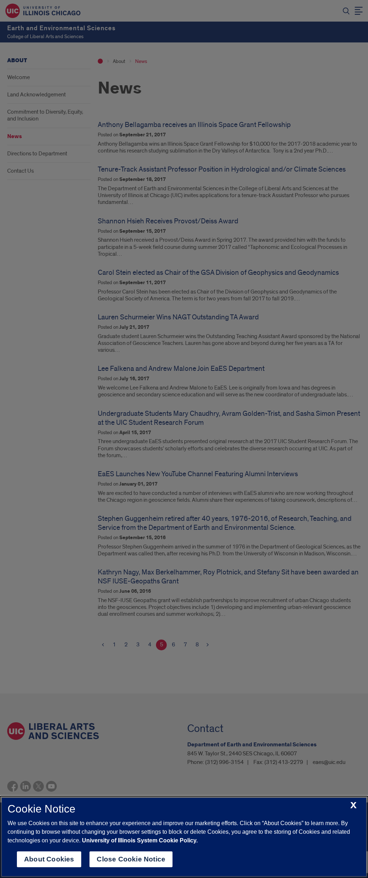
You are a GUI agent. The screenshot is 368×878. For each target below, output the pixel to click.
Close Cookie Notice (131, 859)
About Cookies (49, 859)
